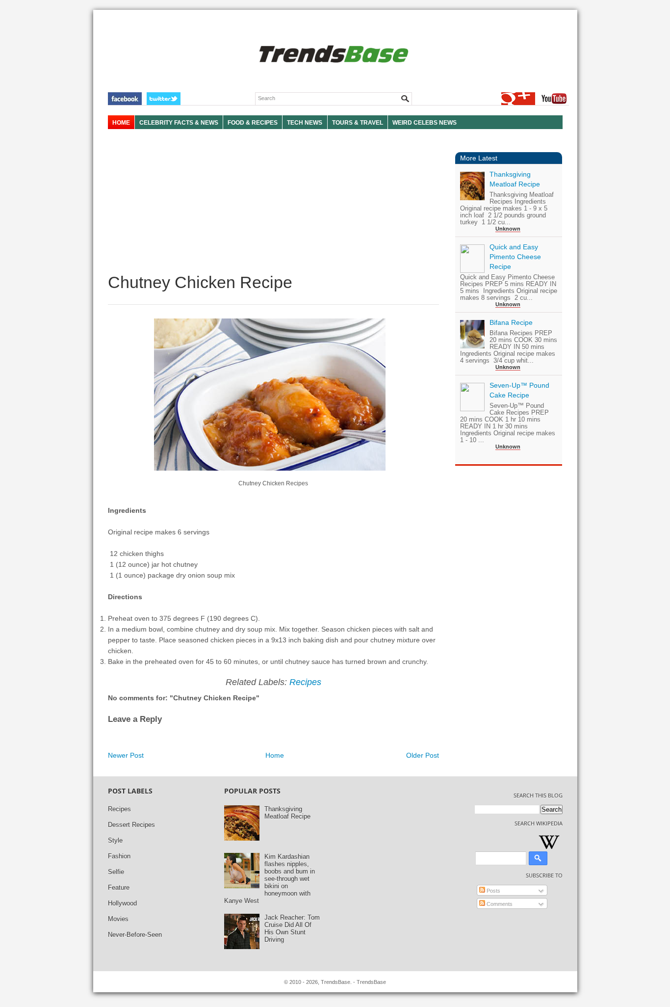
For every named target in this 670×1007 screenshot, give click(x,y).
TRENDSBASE (332, 55)
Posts (492, 891)
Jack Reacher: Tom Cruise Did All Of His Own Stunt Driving (292, 928)
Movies (118, 919)
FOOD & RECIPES (253, 122)
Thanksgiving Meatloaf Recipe (287, 812)
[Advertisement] (273, 201)
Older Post (422, 755)
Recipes (305, 682)
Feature (118, 887)
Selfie (116, 871)
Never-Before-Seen (135, 934)
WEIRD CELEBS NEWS (424, 122)
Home (274, 755)
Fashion (119, 856)
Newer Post (126, 755)
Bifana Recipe (511, 322)
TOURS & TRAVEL (357, 122)
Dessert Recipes (131, 824)
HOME (121, 122)
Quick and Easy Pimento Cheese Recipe (515, 256)
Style (115, 840)
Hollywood (122, 903)
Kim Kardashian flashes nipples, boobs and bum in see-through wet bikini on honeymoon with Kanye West (269, 878)
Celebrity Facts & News (178, 122)
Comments (499, 904)
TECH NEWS (304, 122)
